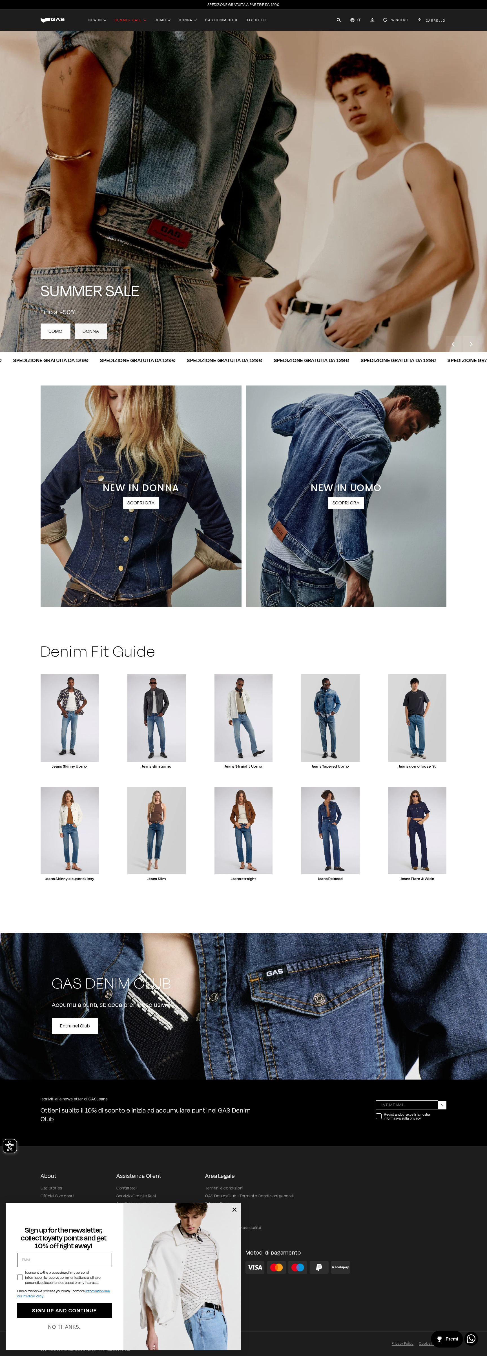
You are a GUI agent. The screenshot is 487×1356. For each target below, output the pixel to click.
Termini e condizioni (224, 1188)
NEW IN (95, 20)
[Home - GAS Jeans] (53, 20)
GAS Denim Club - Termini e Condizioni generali (249, 1196)
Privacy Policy (403, 1343)
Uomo (161, 20)
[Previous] (453, 344)
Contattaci (126, 1188)
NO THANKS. (64, 1327)
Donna (185, 20)
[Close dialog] (234, 1210)
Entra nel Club (75, 1026)
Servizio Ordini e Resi (136, 1196)
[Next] (471, 344)
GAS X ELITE (257, 20)
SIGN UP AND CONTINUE (64, 1310)
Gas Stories (51, 1188)
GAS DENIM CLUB (221, 20)
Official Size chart (57, 1196)
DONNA (91, 331)
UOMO (55, 331)
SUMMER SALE (128, 20)
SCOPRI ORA (140, 503)
